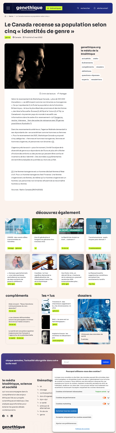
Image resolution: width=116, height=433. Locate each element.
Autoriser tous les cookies (66, 411)
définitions (86, 71)
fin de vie (44, 411)
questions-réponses (90, 75)
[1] (53, 142)
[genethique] (29, 8)
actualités (86, 58)
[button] (105, 362)
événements (87, 63)
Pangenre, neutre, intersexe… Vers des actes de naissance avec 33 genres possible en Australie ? (37, 120)
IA (41, 386)
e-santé (43, 403)
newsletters (96, 79)
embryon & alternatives (45, 407)
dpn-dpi (44, 399)
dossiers (100, 67)
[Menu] (8, 8)
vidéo (95, 58)
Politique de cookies (82, 429)
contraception (46, 393)
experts (85, 79)
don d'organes (46, 396)
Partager (63, 94)
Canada (18, 37)
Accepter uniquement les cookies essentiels (73, 417)
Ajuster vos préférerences (66, 423)
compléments (88, 67)
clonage (43, 390)
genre (7, 37)
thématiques (55, 8)
